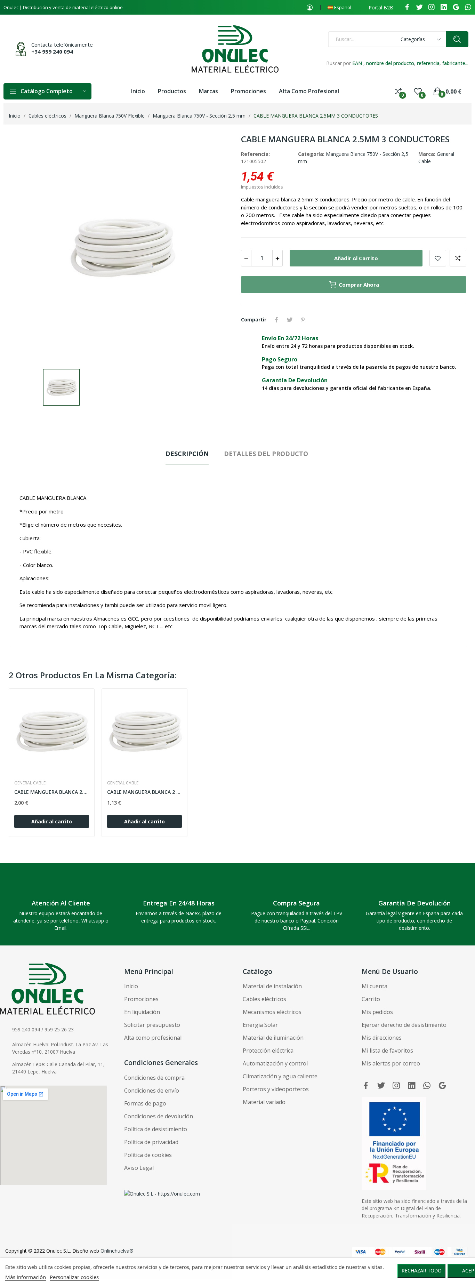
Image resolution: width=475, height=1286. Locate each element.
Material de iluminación (273, 1037)
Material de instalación (272, 986)
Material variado (264, 1102)
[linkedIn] (443, 7)
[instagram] (431, 7)
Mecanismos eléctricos (272, 1012)
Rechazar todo (422, 1270)
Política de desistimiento (155, 1129)
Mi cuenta (374, 986)
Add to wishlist (437, 258)
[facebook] (407, 7)
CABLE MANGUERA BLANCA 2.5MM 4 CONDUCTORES (51, 792)
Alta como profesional (153, 1037)
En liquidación (142, 1012)
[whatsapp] (468, 7)
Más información (25, 1276)
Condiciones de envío (151, 1090)
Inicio (131, 986)
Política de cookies (148, 1155)
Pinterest (302, 319)
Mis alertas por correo (391, 1063)
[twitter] (419, 7)
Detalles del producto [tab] (266, 453)
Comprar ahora (359, 284)
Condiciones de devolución (158, 1116)
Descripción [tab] (187, 453)
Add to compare (458, 258)
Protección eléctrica (268, 1050)
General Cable (30, 783)
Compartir (276, 319)
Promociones (141, 999)
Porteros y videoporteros (276, 1089)
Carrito (371, 999)
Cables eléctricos (264, 999)
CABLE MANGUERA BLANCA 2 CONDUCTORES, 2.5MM (144, 792)
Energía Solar (260, 1025)
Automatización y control (275, 1063)
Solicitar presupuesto (152, 1025)
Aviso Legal (139, 1168)
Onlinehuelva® (117, 1250)
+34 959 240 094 (52, 51)
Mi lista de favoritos (387, 1050)
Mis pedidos (377, 1012)
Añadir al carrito (356, 258)
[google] (455, 7)
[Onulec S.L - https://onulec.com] (162, 1193)
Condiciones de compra (154, 1077)
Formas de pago (145, 1103)
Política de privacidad (151, 1142)
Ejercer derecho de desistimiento (404, 1025)
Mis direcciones (382, 1037)
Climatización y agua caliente (280, 1076)
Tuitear (289, 319)
